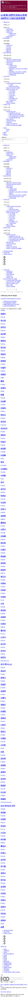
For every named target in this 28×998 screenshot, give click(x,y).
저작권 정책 (6, 252)
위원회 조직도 (12, 33)
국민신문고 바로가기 (6, 991)
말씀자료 (8, 49)
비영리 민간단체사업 (11, 123)
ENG (7, 130)
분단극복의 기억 (13, 98)
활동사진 (8, 51)
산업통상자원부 (7, 964)
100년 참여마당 (7, 52)
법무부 (5, 958)
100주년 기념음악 (10, 103)
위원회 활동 (6, 38)
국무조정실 (6, 969)
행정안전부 (6, 961)
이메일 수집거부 (7, 254)
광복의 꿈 (9, 305)
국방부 (5, 959)
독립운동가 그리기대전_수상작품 (17, 71)
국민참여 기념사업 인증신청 (13, 61)
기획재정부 (6, 950)
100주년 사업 (6, 104)
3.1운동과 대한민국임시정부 (13, 83)
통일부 (5, 956)
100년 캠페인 (9, 64)
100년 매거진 (9, 62)
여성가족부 (6, 966)
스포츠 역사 (12, 95)
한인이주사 (12, 94)
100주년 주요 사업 (11, 111)
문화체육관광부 (7, 963)
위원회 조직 (9, 32)
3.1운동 (11, 84)
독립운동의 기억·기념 (14, 113)
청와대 (5, 949)
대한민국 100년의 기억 (12, 89)
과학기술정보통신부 (8, 953)
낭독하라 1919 (12, 67)
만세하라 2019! (13, 65)
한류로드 (11, 97)
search (4, 132)
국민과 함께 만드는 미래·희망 (16, 116)
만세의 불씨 (10, 301)
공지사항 (8, 46)
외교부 (5, 955)
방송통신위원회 (7, 967)
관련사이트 (3, 946)
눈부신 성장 (12, 92)
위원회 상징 (9, 36)
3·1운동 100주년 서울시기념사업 (11, 972)
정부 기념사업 (9, 119)
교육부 (5, 952)
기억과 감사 (6, 76)
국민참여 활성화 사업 (14, 117)
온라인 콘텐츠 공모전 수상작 (16, 73)
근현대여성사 (12, 100)
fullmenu (5, 134)
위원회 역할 (9, 29)
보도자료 (8, 48)
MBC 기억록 (9, 101)
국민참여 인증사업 (11, 120)
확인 (20, 308)
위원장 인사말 (9, 30)
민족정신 (9, 302)
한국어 (5, 128)
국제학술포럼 (12, 74)
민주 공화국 (12, 90)
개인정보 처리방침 (8, 251)
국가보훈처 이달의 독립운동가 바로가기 (11, 298)
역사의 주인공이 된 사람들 (13, 87)
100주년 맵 (9, 122)
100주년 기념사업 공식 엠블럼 (14, 125)
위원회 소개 (6, 22)
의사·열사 (11, 304)
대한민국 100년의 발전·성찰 (16, 114)
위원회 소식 (9, 45)
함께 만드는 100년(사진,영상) (13, 59)
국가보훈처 (6, 970)
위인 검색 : (3, 308)
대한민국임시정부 (13, 86)
